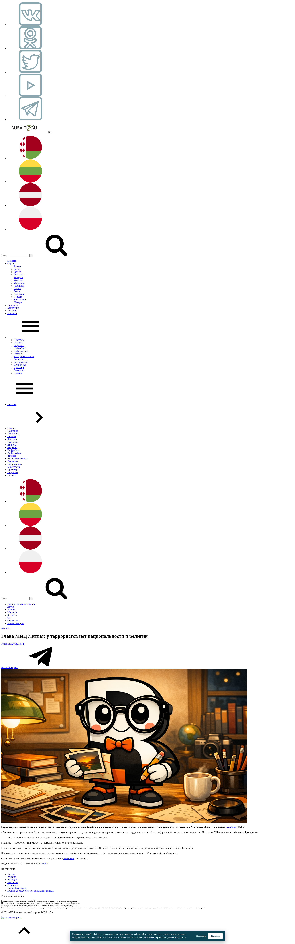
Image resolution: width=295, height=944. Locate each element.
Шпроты (18, 342)
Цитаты (18, 373)
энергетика (13, 620)
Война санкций (15, 623)
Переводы (19, 340)
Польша (18, 296)
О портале (12, 885)
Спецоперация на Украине (21, 604)
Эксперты (19, 359)
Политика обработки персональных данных (30, 890)
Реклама (11, 877)
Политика (12, 305)
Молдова (12, 612)
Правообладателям (17, 888)
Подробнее (201, 936)
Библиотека (20, 364)
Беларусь (18, 277)
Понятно (215, 936)
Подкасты (19, 370)
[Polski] (30, 229)
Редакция (12, 879)
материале (68, 858)
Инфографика (21, 351)
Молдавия (19, 283)
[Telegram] (30, 119)
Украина (18, 280)
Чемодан (18, 353)
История (11, 310)
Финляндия (20, 299)
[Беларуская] (30, 158)
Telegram (42, 863)
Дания (17, 291)
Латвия (17, 272)
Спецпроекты (21, 362)
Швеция (18, 302)
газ (8, 618)
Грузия (17, 288)
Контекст (12, 313)
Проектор (19, 367)
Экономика (13, 308)
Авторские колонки (24, 356)
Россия (17, 266)
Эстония (18, 274)
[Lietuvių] (30, 181)
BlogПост (19, 345)
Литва (17, 269)
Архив (10, 874)
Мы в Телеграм (9, 667)
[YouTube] (30, 95)
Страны (11, 263)
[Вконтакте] (30, 24)
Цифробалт (19, 348)
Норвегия (19, 294)
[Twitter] (30, 72)
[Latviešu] (30, 205)
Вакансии (12, 882)
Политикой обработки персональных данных (165, 937)
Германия (19, 285)
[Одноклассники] (30, 48)
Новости (11, 260)
